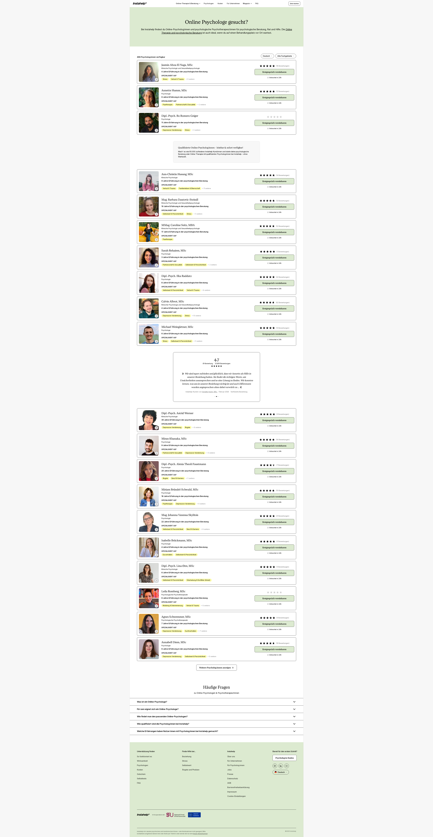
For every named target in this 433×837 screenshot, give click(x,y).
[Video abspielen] (156, 79)
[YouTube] (286, 766)
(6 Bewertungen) (282, 541)
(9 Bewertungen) (282, 414)
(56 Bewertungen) (283, 440)
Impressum (232, 792)
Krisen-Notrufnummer (200, 834)
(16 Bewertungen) (282, 643)
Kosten (140, 770)
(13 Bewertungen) (282, 328)
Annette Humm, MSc (174, 90)
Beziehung (186, 756)
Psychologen (142, 765)
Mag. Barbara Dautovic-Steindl (179, 199)
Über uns (231, 756)
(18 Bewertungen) (282, 66)
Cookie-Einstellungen (236, 796)
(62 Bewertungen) (283, 302)
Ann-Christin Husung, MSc (177, 174)
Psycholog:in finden (284, 758)
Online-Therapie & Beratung (187, 3)
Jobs (229, 770)
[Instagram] (275, 766)
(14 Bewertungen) (282, 175)
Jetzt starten (294, 3)
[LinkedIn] (280, 766)
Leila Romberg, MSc (173, 591)
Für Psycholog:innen (235, 765)
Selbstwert (186, 765)
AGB (229, 783)
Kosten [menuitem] (220, 3)
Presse (230, 774)
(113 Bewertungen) (283, 490)
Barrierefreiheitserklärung (238, 787)
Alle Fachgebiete (284, 56)
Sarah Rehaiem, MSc (173, 250)
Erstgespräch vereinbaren (274, 72)
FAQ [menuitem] (256, 3)
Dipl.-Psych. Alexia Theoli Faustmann (183, 464)
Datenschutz (232, 778)
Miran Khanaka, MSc (174, 438)
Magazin (246, 3)
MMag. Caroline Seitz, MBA (178, 225)
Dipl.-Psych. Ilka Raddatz (176, 276)
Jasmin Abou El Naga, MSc (177, 65)
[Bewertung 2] (216, 396)
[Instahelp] (140, 3)
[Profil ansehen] (149, 72)
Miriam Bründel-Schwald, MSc (179, 489)
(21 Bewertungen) (282, 516)
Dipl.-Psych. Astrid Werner (177, 413)
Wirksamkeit (142, 761)
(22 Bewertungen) (283, 277)
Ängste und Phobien (190, 770)
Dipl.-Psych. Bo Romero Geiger (179, 115)
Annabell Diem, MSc (173, 642)
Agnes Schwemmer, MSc (176, 616)
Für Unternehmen (234, 761)
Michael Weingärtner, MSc (177, 326)
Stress (184, 761)
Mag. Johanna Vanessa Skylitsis (179, 515)
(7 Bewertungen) (282, 465)
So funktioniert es (144, 756)
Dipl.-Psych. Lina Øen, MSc (177, 565)
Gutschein (141, 774)
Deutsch (266, 56)
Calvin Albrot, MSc (172, 301)
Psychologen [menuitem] (209, 3)
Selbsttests (141, 778)
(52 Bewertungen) (283, 226)
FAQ (139, 783)
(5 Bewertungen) (282, 252)
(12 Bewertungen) (282, 91)
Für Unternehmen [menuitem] (233, 3)
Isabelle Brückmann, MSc (176, 540)
